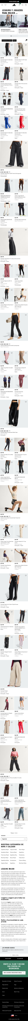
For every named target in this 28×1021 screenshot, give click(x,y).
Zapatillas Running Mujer (13, 863)
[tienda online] (14, 5)
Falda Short (22, 857)
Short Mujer (22, 849)
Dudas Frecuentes (18, 981)
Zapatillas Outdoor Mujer (22, 852)
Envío (3, 991)
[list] (12, 40)
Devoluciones (5, 988)
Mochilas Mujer (4, 857)
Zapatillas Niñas (5, 860)
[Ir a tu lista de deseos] (5, 5)
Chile (16, 1015)
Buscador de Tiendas (6, 981)
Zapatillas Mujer (5, 849)
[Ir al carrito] (25, 5)
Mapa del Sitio (5, 984)
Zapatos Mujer (4, 863)
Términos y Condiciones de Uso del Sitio (7, 1006)
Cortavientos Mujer (13, 860)
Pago (15, 984)
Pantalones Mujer (21, 855)
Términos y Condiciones (19, 1002)
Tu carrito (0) (20, 958)
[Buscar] (22, 5)
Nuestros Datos (5, 1002)
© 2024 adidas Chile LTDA (14, 1019)
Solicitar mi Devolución (19, 988)
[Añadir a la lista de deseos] (12, 45)
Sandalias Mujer (5, 852)
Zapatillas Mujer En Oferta (14, 855)
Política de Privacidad (6, 1010)
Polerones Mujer (5, 855)
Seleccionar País (17, 1010)
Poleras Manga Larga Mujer (22, 860)
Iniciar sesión (8, 958)
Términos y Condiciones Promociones (19, 1006)
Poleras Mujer (13, 852)
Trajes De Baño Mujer (13, 849)
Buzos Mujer (13, 857)
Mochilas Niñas (22, 863)
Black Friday (16, 991)
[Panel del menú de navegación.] (2, 5)
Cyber (3, 995)
